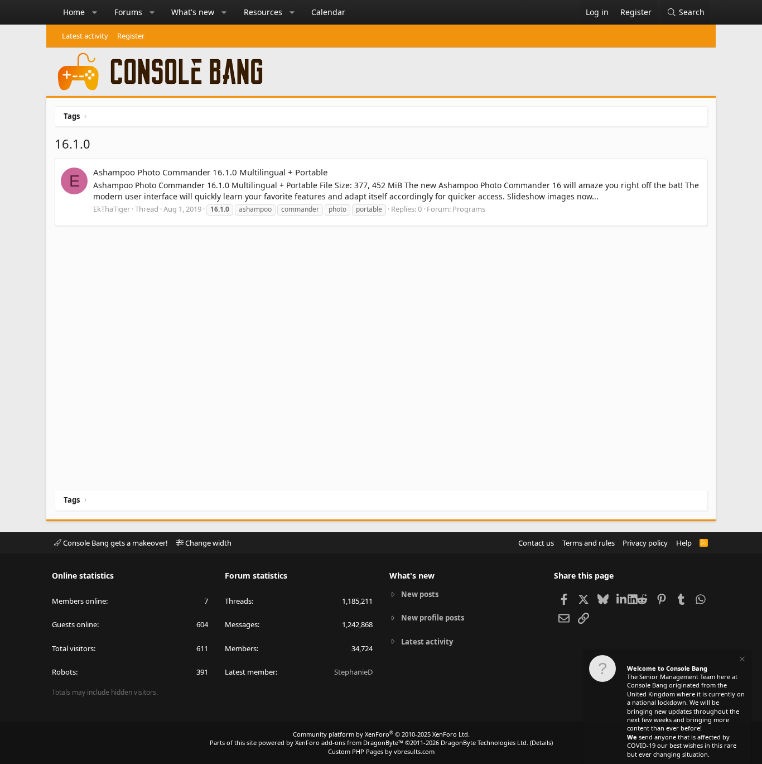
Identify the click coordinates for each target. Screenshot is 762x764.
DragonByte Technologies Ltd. (484, 742)
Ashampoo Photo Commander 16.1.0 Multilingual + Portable (210, 172)
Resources (263, 12)
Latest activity (85, 36)
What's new (192, 12)
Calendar (328, 12)
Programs (468, 209)
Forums (128, 12)
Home (74, 12)
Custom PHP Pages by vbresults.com (381, 751)
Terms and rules (588, 543)
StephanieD (353, 672)
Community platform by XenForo (381, 734)
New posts (419, 594)
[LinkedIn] (622, 598)
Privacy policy (645, 543)
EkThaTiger (111, 209)
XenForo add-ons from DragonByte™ (349, 742)
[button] (94, 12)
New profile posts (432, 618)
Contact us (536, 543)
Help (684, 543)
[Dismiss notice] (741, 660)
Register (130, 36)
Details (541, 742)
